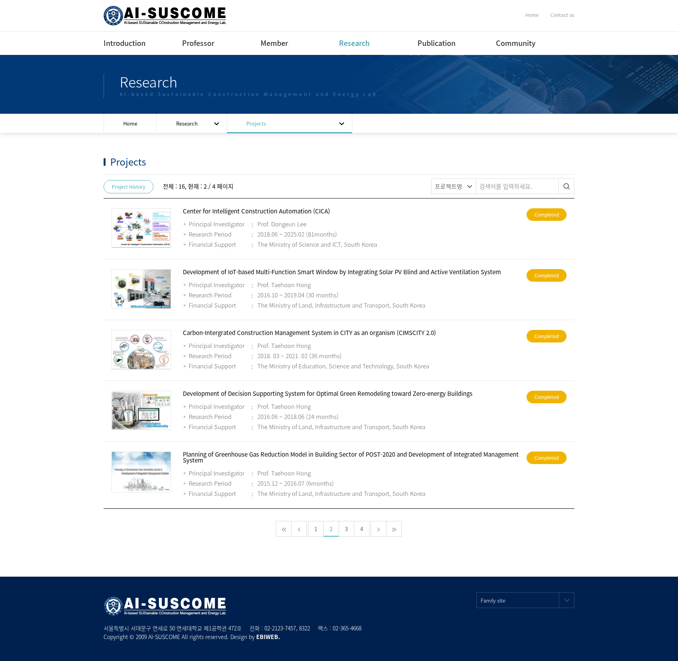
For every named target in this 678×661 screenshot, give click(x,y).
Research (354, 43)
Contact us (562, 14)
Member (274, 43)
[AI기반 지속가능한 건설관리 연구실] (165, 15)
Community (516, 43)
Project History (128, 186)
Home (532, 14)
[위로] (663, 646)
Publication (434, 43)
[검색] (566, 186)
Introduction (121, 43)
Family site (493, 600)
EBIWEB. (268, 637)
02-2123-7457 (280, 628)
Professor (198, 43)
